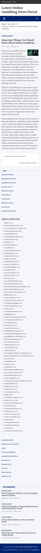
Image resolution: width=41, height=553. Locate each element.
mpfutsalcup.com (10, 389)
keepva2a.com (9, 364)
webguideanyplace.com (13, 375)
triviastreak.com (10, 406)
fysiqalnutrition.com (11, 262)
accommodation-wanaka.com (15, 228)
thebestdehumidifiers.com (13, 370)
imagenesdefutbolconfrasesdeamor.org (19, 356)
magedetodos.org (10, 347)
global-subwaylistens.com (13, 289)
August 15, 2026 (6, 498)
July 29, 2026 (6, 538)
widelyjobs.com (10, 314)
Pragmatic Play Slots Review (15, 156)
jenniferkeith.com (10, 383)
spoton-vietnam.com (12, 414)
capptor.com (8, 309)
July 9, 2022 (5, 46)
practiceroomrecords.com (14, 300)
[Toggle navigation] (4, 18)
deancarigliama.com (11, 378)
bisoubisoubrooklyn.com (13, 284)
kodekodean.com (10, 411)
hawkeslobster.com (11, 256)
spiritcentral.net (10, 259)
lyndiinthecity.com (11, 253)
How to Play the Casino (27, 163)
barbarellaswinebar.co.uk (13, 225)
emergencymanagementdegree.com (18, 381)
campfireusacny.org (11, 328)
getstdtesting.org (10, 234)
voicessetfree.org (10, 323)
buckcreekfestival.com (12, 250)
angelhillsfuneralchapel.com (14, 336)
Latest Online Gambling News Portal (19, 10)
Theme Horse (13, 550)
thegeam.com (9, 359)
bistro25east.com (10, 325)
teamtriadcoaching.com (13, 408)
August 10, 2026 (6, 511)
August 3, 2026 (6, 524)
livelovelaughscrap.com (13, 306)
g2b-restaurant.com (11, 342)
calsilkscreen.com (10, 386)
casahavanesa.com (11, 239)
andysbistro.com (10, 367)
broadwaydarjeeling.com (13, 320)
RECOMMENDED (9, 487)
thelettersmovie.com (11, 275)
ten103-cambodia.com (12, 417)
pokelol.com (8, 242)
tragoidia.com (9, 248)
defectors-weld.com (11, 264)
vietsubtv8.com (9, 270)
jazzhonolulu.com (10, 245)
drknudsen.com (10, 361)
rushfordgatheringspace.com (15, 317)
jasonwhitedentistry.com (13, 281)
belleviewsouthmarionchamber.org (17, 287)
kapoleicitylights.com (12, 267)
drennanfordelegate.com (13, 403)
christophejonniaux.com (13, 311)
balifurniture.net (10, 295)
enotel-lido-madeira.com (13, 397)
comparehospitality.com (13, 303)
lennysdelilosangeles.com (13, 237)
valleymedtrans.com (11, 345)
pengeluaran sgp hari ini (13, 431)
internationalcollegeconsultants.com (17, 353)
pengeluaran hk (7, 175)
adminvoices (15, 46)
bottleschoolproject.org (13, 231)
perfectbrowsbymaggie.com (14, 292)
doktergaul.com (10, 350)
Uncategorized (7, 36)
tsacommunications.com (13, 372)
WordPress (35, 550)
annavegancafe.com (11, 392)
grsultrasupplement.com (13, 339)
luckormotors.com (11, 400)
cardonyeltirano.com (12, 298)
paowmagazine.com (11, 273)
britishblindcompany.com (13, 331)
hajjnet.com (8, 223)
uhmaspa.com (9, 278)
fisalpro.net (8, 395)
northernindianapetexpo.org (15, 334)
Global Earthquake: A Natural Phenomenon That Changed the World (20, 508)
